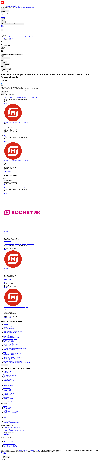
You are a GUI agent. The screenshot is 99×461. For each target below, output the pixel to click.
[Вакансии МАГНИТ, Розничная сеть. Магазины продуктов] (51, 113)
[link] (3, 22)
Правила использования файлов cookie (25, 7)
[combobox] (7, 44)
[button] (2, 25)
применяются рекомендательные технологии (29, 450)
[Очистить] (3, 47)
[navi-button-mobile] (2, 30)
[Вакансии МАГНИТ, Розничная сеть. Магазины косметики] (51, 212)
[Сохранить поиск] (2, 51)
